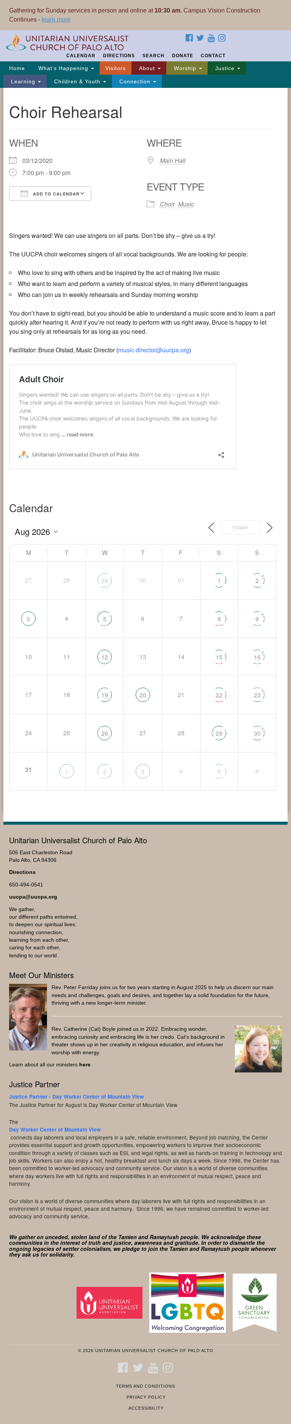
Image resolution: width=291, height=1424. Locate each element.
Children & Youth (77, 81)
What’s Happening (63, 68)
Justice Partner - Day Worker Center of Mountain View (76, 1096)
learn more (56, 19)
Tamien (127, 1237)
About (147, 68)
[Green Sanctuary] (257, 1302)
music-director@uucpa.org (153, 349)
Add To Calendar (55, 194)
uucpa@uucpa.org (33, 897)
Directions (119, 55)
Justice (224, 68)
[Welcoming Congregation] (190, 1302)
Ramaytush (164, 1237)
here (85, 1065)
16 (257, 657)
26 (104, 733)
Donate (182, 55)
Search (153, 55)
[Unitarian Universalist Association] (112, 1302)
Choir (167, 204)
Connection (134, 81)
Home (17, 68)
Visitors (115, 68)
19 (104, 695)
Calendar (80, 55)
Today (240, 527)
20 (142, 695)
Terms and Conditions (145, 1386)
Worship (185, 68)
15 (219, 657)
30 (257, 733)
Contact (213, 55)
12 (104, 657)
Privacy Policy (146, 1397)
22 (219, 695)
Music (186, 204)
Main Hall (173, 160)
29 (104, 580)
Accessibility (146, 1408)
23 (257, 695)
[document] (145, 450)
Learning (23, 81)
